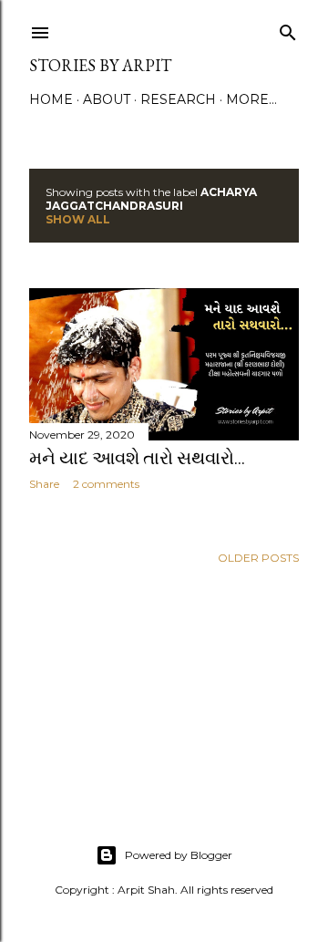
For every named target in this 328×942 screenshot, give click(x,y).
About (106, 99)
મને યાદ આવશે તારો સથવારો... (137, 458)
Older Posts (258, 557)
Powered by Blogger (178, 855)
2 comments (106, 484)
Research (178, 99)
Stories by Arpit (100, 65)
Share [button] (44, 484)
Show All (78, 219)
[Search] (288, 29)
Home (51, 99)
